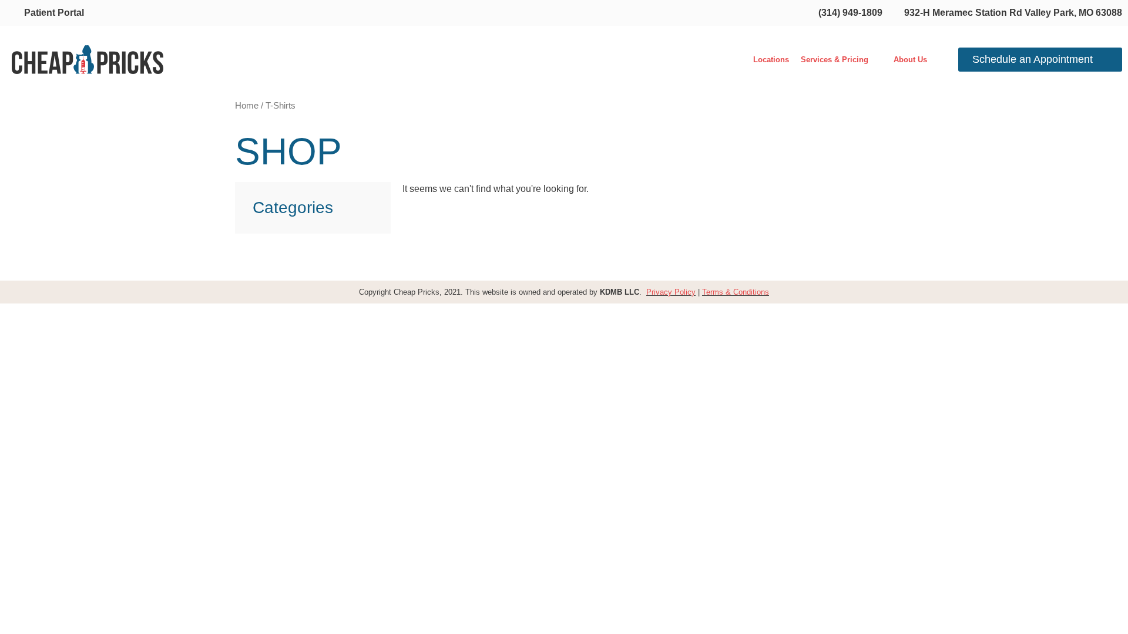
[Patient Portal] (12, 12)
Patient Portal (54, 13)
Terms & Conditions (735, 292)
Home (246, 105)
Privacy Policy (671, 292)
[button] (841, 59)
